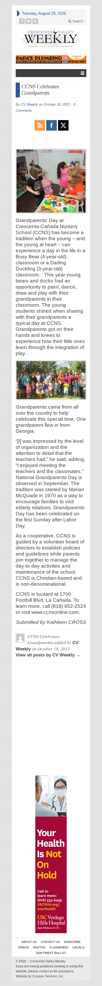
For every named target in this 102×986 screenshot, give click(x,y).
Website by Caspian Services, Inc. (40, 976)
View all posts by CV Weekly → (48, 655)
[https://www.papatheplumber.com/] (51, 59)
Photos (39, 947)
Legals (78, 947)
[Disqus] (51, 690)
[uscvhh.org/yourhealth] (51, 854)
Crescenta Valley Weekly (46, 961)
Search (77, 21)
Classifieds (58, 947)
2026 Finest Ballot (51, 952)
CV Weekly (29, 104)
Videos (23, 947)
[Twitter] (28, 21)
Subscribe (72, 941)
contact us (46, 971)
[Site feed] (35, 21)
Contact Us (50, 941)
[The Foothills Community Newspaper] (51, 39)
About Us (29, 941)
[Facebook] (22, 21)
